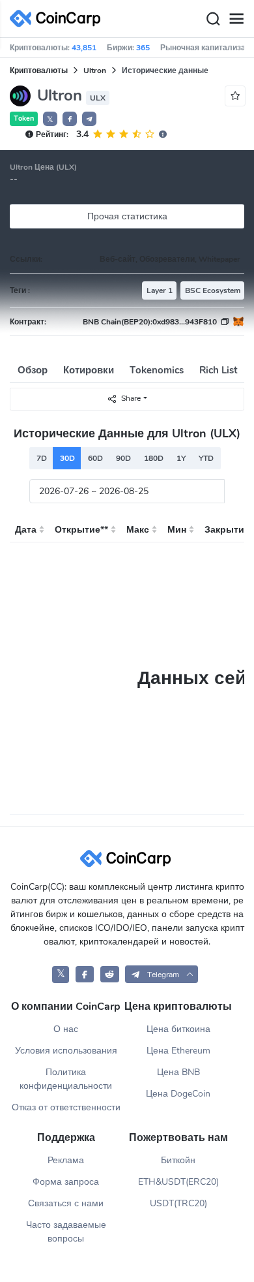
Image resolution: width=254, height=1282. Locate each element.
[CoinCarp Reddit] (109, 974)
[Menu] (236, 19)
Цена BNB (178, 1072)
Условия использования (66, 1050)
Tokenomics (157, 370)
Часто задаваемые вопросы (66, 1232)
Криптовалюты (39, 70)
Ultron (94, 70)
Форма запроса (66, 1182)
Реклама (66, 1160)
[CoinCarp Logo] (58, 18)
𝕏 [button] (50, 119)
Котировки (88, 370)
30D (67, 458)
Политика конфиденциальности (66, 1079)
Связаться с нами (66, 1203)
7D (41, 458)
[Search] (213, 19)
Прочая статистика (127, 216)
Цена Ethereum (178, 1050)
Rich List (218, 370)
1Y (181, 458)
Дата (25, 530)
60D (95, 458)
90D (123, 458)
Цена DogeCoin (178, 1093)
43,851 (84, 47)
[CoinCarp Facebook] (85, 974)
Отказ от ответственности (66, 1107)
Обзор (33, 370)
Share (131, 398)
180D (153, 458)
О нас (65, 1029)
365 (143, 47)
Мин (176, 530)
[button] (70, 119)
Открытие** (81, 530)
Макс (137, 530)
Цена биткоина (178, 1029)
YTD (206, 458)
